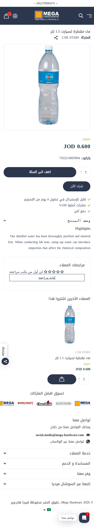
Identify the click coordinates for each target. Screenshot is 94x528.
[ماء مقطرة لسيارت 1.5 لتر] (68, 324)
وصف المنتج (79, 220)
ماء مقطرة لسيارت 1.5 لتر (72, 358)
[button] (80, 168)
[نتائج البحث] (81, 16)
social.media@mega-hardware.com (60, 435)
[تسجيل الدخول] (15, 15)
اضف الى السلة (40, 172)
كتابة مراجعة (47, 277)
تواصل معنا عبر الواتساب (67, 442)
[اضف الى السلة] (61, 379)
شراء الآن (76, 186)
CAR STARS (70, 38)
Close (47, 453)
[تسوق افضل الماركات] (82, 403)
